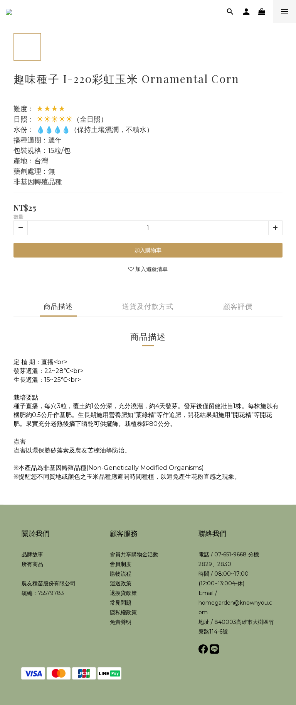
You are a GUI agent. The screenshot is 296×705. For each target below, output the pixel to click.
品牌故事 (32, 554)
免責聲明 (120, 622)
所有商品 (32, 564)
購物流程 (120, 573)
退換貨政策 (123, 593)
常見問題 (120, 602)
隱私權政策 (123, 612)
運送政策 (120, 583)
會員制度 (120, 564)
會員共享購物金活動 (134, 554)
